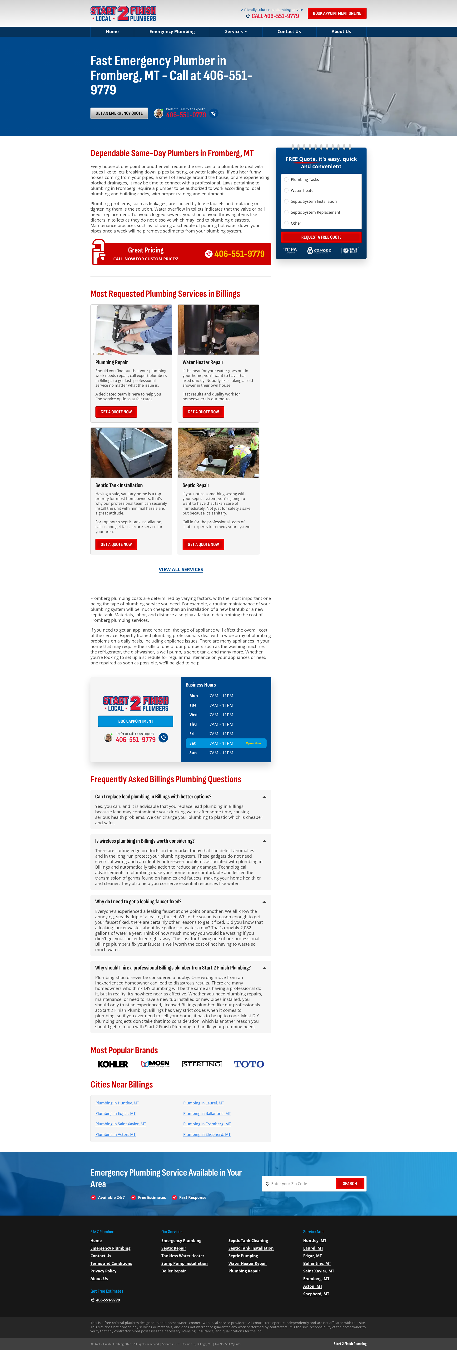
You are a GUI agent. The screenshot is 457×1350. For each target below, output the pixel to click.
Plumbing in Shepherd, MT (207, 1134)
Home (112, 31)
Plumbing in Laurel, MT (203, 1103)
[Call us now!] (214, 113)
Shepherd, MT (316, 1293)
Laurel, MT (313, 1248)
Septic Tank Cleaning (248, 1240)
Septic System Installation (314, 201)
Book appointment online (337, 13)
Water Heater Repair (247, 1263)
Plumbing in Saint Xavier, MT (120, 1124)
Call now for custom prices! (145, 259)
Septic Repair (173, 1248)
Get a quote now (116, 412)
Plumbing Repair (244, 1271)
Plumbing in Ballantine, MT (207, 1113)
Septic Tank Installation (251, 1248)
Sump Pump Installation (184, 1263)
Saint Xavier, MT (318, 1271)
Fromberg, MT (316, 1278)
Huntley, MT (314, 1240)
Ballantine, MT (317, 1263)
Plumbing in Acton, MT (115, 1134)
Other (296, 223)
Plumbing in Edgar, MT (115, 1113)
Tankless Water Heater (182, 1255)
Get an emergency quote (119, 113)
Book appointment (135, 721)
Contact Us (289, 31)
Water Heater (303, 190)
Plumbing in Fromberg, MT (207, 1124)
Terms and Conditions (111, 1263)
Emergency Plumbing (172, 31)
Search (350, 1184)
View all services (181, 569)
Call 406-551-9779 (275, 16)
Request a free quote (321, 237)
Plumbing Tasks (305, 179)
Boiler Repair (173, 1271)
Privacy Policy (103, 1271)
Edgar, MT (312, 1255)
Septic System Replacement (315, 212)
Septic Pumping (243, 1255)
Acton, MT (312, 1286)
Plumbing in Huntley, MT (117, 1103)
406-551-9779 (186, 115)
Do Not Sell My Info (227, 1344)
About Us (341, 31)
